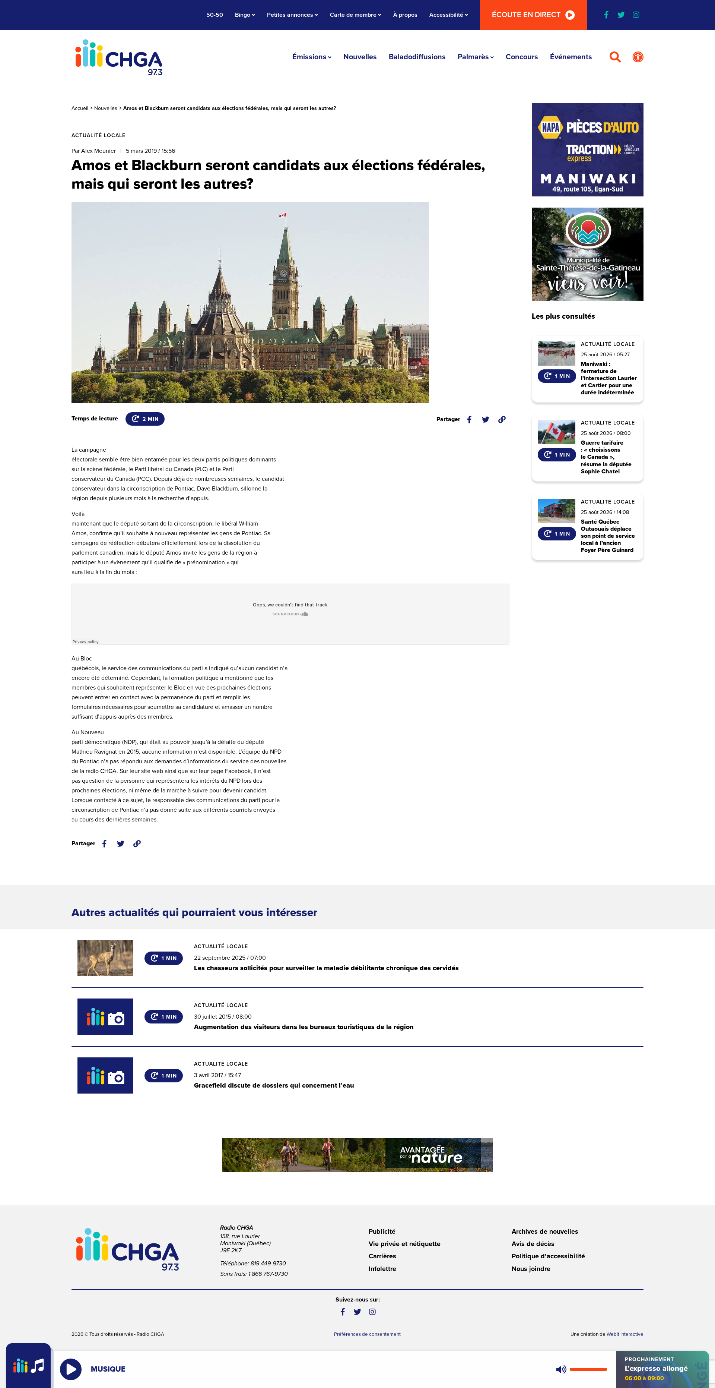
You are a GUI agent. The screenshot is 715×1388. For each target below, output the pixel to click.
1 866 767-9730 (268, 1274)
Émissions (309, 57)
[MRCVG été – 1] (357, 1155)
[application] (580, 1369)
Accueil (80, 108)
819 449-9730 (268, 1263)
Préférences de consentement (367, 1334)
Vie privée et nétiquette (405, 1244)
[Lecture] (71, 1369)
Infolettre (382, 1269)
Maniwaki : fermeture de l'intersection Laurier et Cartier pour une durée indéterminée (609, 379)
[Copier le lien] (502, 419)
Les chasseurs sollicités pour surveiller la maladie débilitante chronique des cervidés (326, 968)
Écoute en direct (526, 14)
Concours (522, 57)
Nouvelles (360, 57)
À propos (405, 15)
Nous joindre (531, 1269)
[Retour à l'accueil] (119, 57)
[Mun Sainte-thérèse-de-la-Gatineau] (588, 254)
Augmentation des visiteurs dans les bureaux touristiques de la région (304, 1027)
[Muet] (560, 1369)
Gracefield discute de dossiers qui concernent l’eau (274, 1085)
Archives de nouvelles (545, 1231)
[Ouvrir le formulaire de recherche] (615, 57)
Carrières (382, 1256)
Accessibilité (446, 15)
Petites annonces (290, 15)
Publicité (382, 1231)
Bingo (242, 15)
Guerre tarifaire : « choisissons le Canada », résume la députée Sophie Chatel (606, 457)
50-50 (214, 15)
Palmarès (473, 57)
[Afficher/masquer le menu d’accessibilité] (638, 57)
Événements (571, 57)
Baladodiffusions (417, 57)
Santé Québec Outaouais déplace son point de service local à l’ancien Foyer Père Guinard (608, 536)
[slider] (588, 1369)
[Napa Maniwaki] (588, 149)
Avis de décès (533, 1244)
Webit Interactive (625, 1334)
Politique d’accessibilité (548, 1256)
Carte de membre (353, 15)
